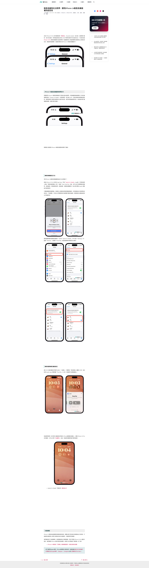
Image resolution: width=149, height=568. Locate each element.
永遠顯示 (57, 438)
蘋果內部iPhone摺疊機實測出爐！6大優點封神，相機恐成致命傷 (100, 47)
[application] (56, 2)
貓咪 (81, 12)
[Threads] (103, 11)
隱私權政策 (77, 565)
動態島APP (64, 488)
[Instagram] (100, 11)
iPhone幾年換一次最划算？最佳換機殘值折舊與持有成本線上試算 (100, 42)
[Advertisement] (64, 25)
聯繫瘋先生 (72, 565)
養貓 (47, 13)
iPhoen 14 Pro (47, 39)
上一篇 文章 (44, 559)
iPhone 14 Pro (69, 12)
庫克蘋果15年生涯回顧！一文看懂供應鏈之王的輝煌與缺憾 (100, 58)
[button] (93, 2)
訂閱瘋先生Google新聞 (51, 551)
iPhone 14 (63, 12)
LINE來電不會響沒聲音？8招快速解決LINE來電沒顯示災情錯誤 (100, 53)
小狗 (78, 12)
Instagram (66, 551)
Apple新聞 (46, 12)
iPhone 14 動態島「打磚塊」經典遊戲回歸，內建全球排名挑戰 (62, 544)
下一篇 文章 (84, 559)
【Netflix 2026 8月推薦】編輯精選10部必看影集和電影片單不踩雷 (100, 36)
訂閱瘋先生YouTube (76, 551)
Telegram (60, 551)
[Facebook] (95, 11)
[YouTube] (97, 11)
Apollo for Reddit (70, 182)
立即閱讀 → (95, 27)
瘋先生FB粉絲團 (78, 549)
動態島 (74, 12)
